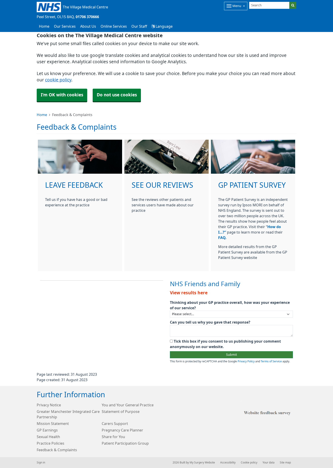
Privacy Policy (246, 361)
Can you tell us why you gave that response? (210, 322)
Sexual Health (48, 437)
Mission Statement (53, 423)
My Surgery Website (202, 462)
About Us (88, 26)
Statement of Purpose (121, 411)
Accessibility (228, 462)
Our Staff (139, 26)
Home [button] (44, 26)
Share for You (113, 437)
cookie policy (58, 80)
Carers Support (115, 423)
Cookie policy (249, 462)
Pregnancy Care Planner (122, 430)
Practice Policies (50, 443)
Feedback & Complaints (57, 450)
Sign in (41, 462)
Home (42, 115)
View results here (189, 293)
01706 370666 (87, 17)
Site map (285, 462)
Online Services (114, 26)
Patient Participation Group (125, 443)
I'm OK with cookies (62, 95)
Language (164, 26)
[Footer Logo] (268, 412)
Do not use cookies (117, 95)
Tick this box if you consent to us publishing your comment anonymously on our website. (225, 344)
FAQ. (222, 237)
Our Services (65, 26)
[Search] (292, 5)
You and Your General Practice (128, 405)
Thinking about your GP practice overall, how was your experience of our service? (230, 305)
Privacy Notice (49, 405)
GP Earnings (47, 430)
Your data (269, 462)
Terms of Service (271, 361)
